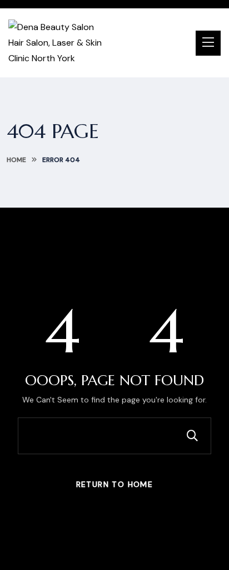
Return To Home (114, 484)
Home (16, 159)
